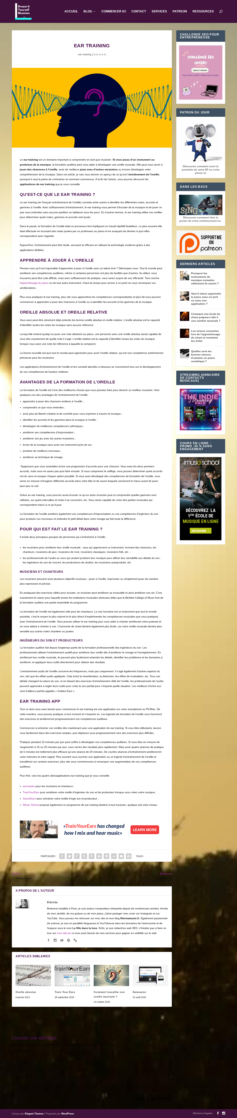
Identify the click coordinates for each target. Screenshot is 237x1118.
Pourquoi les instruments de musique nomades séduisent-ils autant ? (205, 278)
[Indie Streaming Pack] (200, 410)
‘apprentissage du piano (34, 282)
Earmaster (139, 992)
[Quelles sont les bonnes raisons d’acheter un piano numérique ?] (184, 353)
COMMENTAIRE (21, 1050)
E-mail (71, 1082)
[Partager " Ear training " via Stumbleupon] (114, 856)
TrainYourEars (31, 792)
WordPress (67, 1113)
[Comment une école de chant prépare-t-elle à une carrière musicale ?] (184, 316)
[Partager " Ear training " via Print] (128, 856)
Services (159, 11)
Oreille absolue (26, 992)
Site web (125, 1082)
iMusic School (31, 804)
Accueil (71, 11)
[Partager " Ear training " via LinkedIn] (99, 856)
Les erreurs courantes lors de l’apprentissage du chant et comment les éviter (205, 336)
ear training (84, 54)
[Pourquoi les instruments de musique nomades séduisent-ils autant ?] (184, 275)
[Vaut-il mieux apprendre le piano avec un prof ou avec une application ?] (184, 296)
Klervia (52, 902)
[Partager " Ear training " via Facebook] (62, 856)
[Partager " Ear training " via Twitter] (69, 856)
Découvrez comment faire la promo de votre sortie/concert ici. (200, 219)
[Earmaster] (150, 975)
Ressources (203, 11)
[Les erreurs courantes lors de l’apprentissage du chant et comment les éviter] (184, 333)
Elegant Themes (34, 1113)
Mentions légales (203, 1113)
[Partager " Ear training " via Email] (121, 856)
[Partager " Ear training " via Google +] (77, 856)
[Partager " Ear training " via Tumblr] (84, 856)
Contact (138, 11)
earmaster (29, 786)
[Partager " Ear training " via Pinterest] (91, 856)
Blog (88, 11)
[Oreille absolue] (33, 975)
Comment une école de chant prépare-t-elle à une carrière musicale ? (206, 317)
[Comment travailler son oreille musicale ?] (111, 975)
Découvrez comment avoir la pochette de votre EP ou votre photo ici (201, 169)
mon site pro (64, 933)
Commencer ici (113, 11)
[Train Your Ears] (92, 837)
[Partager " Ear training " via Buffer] (106, 856)
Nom (15, 1082)
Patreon (180, 11)
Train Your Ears (65, 992)
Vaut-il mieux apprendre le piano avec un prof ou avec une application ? (206, 298)
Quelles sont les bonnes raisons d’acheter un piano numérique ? (203, 356)
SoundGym (29, 798)
